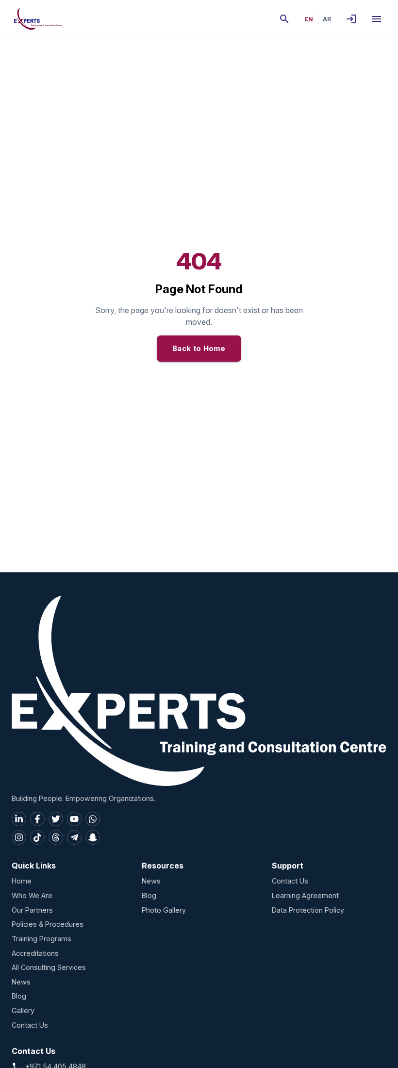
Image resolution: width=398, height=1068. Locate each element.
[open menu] (376, 19)
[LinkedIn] (19, 819)
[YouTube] (74, 819)
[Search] (284, 19)
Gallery (23, 1010)
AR (327, 19)
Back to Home (199, 348)
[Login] (351, 19)
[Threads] (56, 837)
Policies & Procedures (47, 924)
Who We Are (32, 895)
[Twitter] (56, 819)
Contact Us (30, 1025)
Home (22, 881)
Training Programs (41, 938)
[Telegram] (74, 837)
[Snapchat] (92, 837)
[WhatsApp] (92, 819)
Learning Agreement (305, 895)
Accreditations (35, 953)
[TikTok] (37, 837)
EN (308, 19)
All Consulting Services (49, 967)
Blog (19, 996)
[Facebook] (37, 819)
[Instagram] (19, 837)
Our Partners (32, 910)
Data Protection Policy (308, 910)
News (21, 982)
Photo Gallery (164, 910)
